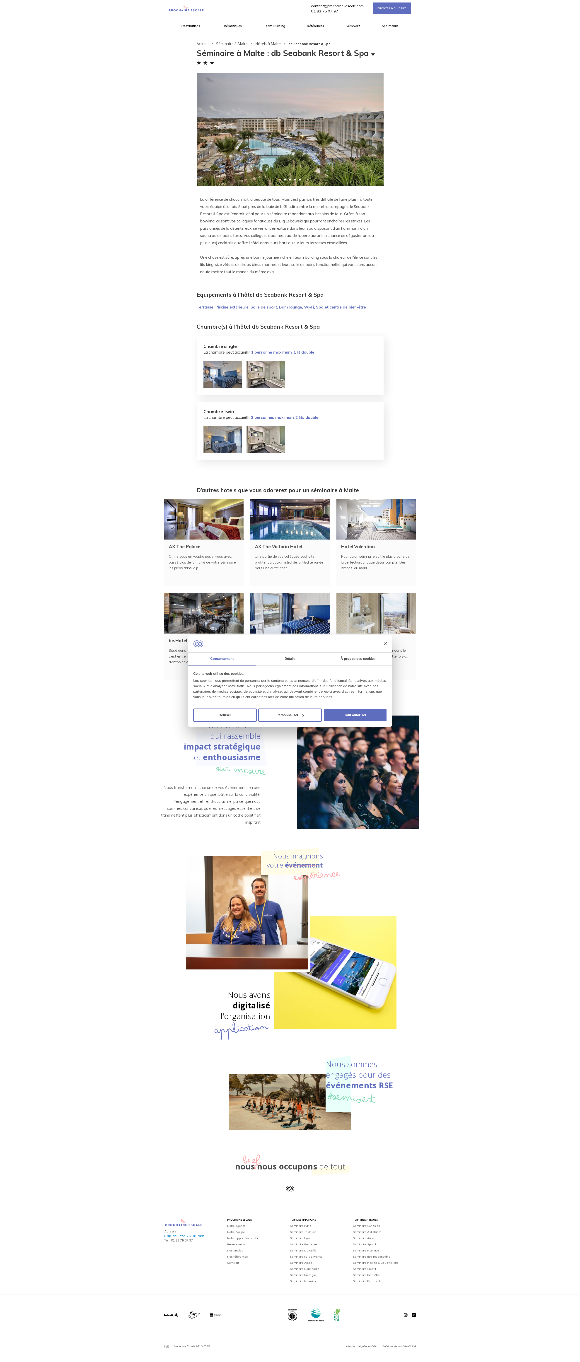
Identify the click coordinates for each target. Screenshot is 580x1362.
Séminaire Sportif (364, 1244)
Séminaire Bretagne (303, 1275)
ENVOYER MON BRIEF (391, 8)
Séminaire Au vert (365, 1238)
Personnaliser (287, 715)
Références (315, 26)
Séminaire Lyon (300, 1238)
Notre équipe (236, 1232)
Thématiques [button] (232, 26)
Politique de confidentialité (399, 1346)
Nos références (237, 1256)
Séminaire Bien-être (366, 1275)
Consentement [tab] (222, 659)
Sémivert (353, 26)
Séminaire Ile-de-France (306, 1256)
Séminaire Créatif (364, 1268)
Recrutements (236, 1244)
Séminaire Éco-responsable (371, 1256)
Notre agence (236, 1225)
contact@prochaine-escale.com (337, 6)
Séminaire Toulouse (303, 1232)
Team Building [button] (274, 26)
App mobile (390, 26)
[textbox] (290, 235)
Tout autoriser (355, 715)
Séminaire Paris (300, 1225)
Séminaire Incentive (366, 1250)
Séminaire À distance (367, 1232)
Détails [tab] (290, 659)
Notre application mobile (243, 1238)
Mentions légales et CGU (361, 1346)
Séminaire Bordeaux (303, 1244)
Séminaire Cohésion (366, 1225)
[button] (280, 180)
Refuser (225, 715)
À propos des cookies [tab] (358, 659)
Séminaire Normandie (304, 1268)
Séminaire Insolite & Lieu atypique (376, 1262)
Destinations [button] (190, 26)
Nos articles (235, 1250)
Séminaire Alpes (301, 1262)
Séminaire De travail (366, 1281)
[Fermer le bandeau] (385, 643)
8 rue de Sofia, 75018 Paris (184, 1236)
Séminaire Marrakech (304, 1281)
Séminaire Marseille (303, 1250)
